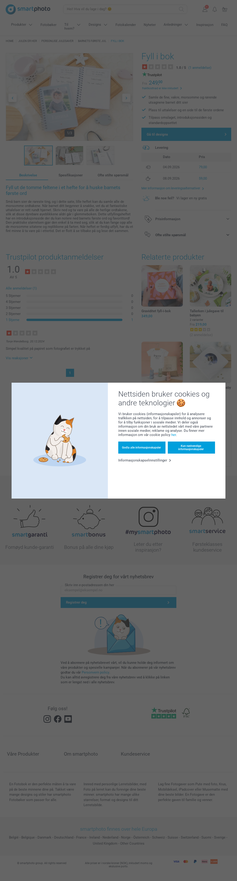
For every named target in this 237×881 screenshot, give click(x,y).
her (173, 435)
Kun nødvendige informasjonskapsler (191, 447)
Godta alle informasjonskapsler (141, 447)
